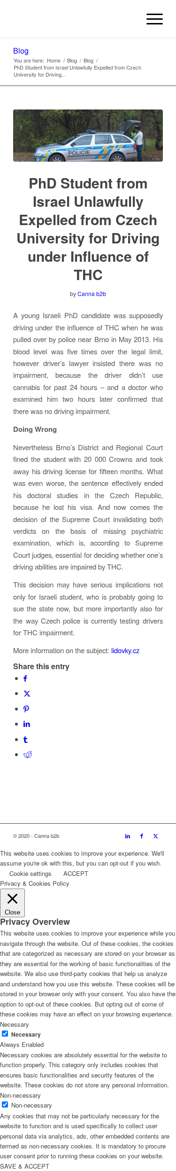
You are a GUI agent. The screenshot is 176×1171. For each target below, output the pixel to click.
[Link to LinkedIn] (128, 835)
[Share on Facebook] (25, 678)
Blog (21, 50)
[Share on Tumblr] (25, 739)
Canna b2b (91, 293)
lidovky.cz (125, 650)
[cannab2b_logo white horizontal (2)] (73, 19)
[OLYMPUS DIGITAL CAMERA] (88, 135)
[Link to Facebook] (142, 835)
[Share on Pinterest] (26, 708)
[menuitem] (150, 19)
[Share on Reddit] (27, 754)
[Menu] (150, 19)
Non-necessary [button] (20, 1095)
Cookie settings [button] (30, 873)
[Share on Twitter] (27, 693)
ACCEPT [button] (75, 873)
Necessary (26, 1034)
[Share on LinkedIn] (26, 723)
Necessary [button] (14, 1024)
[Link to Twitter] (156, 835)
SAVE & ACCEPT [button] (24, 1166)
